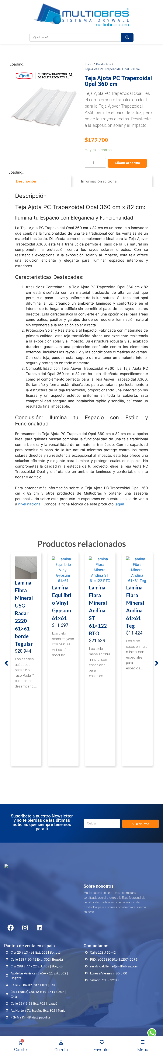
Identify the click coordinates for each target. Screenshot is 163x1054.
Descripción (26, 181)
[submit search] (127, 37)
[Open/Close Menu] (142, 1042)
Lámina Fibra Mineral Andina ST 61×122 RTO (98, 610)
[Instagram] (25, 927)
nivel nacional (29, 504)
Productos (103, 64)
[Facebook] (10, 927)
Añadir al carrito (127, 163)
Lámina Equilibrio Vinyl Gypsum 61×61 (61, 602)
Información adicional (99, 181)
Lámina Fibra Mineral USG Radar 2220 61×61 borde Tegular (24, 613)
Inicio (89, 64)
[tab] (39, 181)
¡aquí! (119, 504)
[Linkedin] (39, 927)
